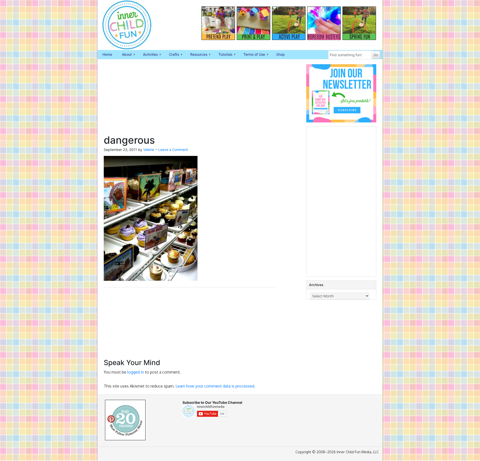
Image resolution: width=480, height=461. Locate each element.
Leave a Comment (173, 149)
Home (107, 54)
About (124, 54)
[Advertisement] (190, 99)
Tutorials (223, 54)
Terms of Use (251, 54)
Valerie (148, 149)
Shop (280, 54)
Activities (148, 54)
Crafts (171, 54)
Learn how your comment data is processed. (215, 386)
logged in (135, 372)
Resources (196, 54)
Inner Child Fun (123, 25)
